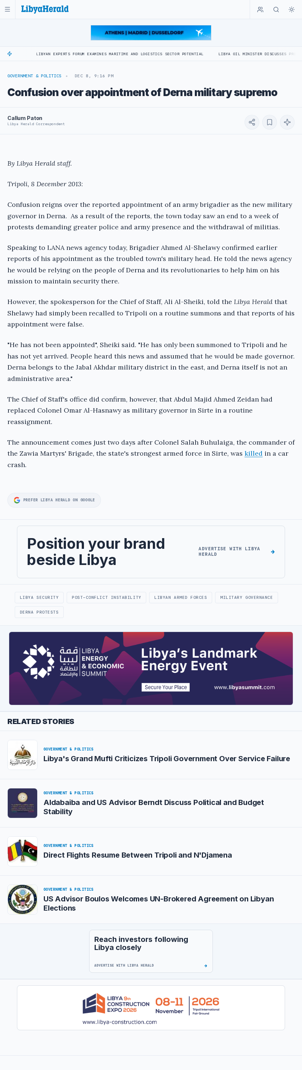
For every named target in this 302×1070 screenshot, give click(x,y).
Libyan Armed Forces (180, 597)
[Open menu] (7, 9)
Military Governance (246, 597)
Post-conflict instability (106, 597)
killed (254, 453)
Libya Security (39, 597)
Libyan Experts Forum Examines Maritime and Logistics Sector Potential (96, 54)
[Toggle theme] (291, 9)
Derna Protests (39, 612)
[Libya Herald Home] (44, 9)
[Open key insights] (287, 122)
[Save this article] (269, 122)
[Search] (276, 9)
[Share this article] (252, 122)
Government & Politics (34, 75)
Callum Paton (24, 118)
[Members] (260, 9)
